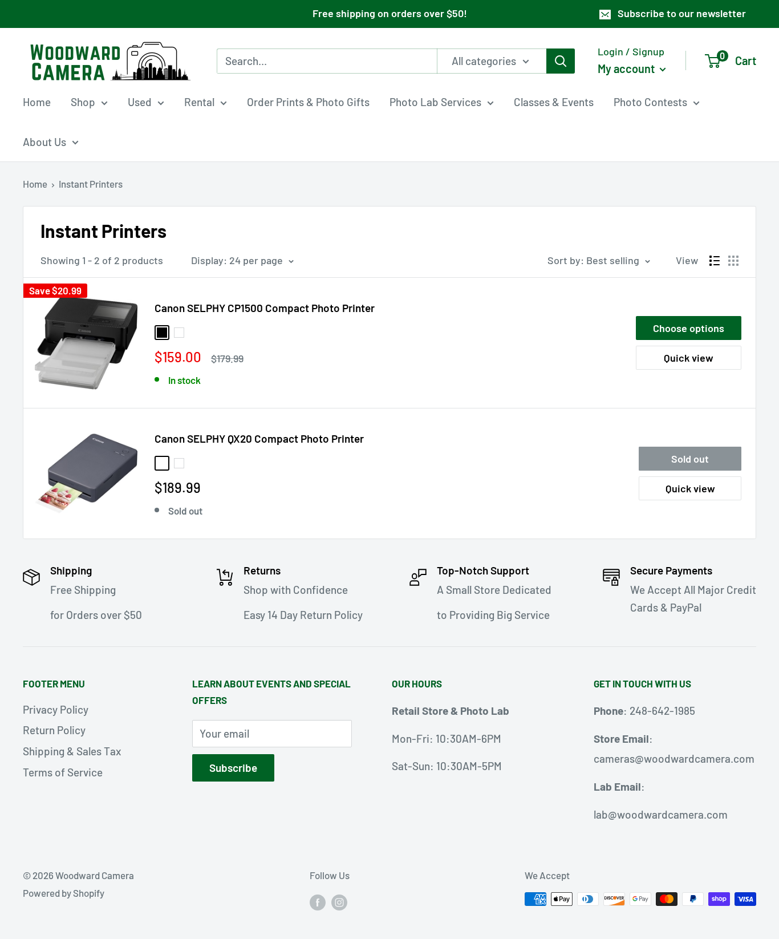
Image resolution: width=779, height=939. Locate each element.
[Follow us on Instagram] (339, 901)
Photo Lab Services (435, 101)
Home (37, 101)
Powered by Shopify (63, 892)
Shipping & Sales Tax (72, 751)
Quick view (688, 357)
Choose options (688, 328)
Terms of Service (63, 772)
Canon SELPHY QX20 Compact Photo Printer (259, 438)
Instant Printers (91, 183)
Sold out (690, 458)
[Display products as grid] (733, 261)
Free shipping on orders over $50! (390, 13)
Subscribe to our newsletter (682, 13)
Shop (83, 101)
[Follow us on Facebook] (318, 901)
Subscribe (233, 767)
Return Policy (54, 729)
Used (140, 101)
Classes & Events (554, 101)
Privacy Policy (55, 709)
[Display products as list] (714, 261)
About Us (44, 141)
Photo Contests (650, 101)
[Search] (560, 60)
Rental (199, 101)
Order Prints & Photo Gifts (308, 101)
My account (627, 68)
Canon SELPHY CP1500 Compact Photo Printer (265, 307)
